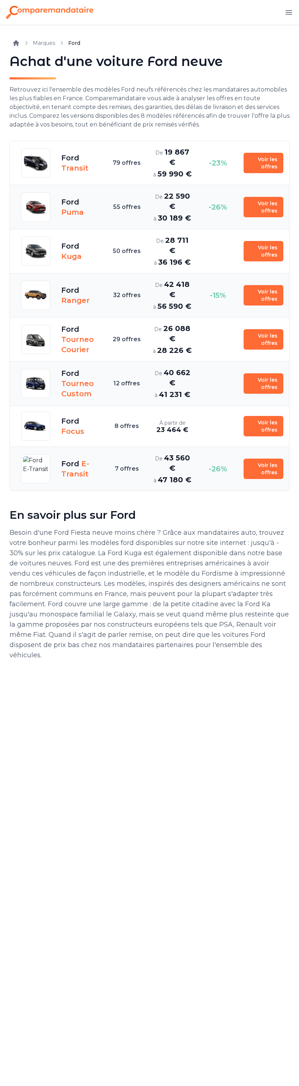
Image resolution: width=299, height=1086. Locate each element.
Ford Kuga (125, 553)
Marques (44, 43)
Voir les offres (267, 163)
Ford (74, 43)
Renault (249, 624)
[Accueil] (16, 43)
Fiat (39, 635)
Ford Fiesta (72, 533)
